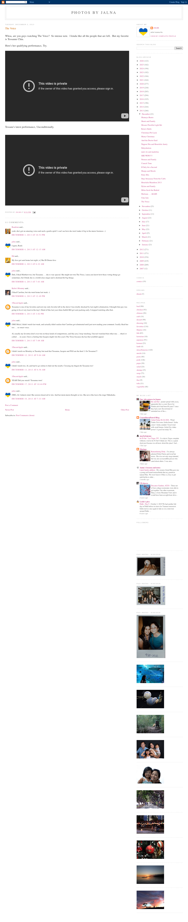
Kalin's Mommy (18, 288)
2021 (142, 80)
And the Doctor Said (149, 140)
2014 (142, 106)
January (145, 244)
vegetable (140, 386)
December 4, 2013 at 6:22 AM (28, 264)
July (144, 221)
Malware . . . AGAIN (149, 194)
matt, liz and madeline (150, 151)
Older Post (125, 409)
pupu (139, 363)
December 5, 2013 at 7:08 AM (28, 340)
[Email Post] (33, 212)
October (145, 210)
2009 (142, 261)
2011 (142, 253)
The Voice (145, 201)
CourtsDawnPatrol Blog (150, 417)
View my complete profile (163, 36)
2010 (142, 257)
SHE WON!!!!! (146, 155)
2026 (142, 60)
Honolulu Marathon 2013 (151, 182)
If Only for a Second (149, 167)
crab (138, 316)
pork (138, 359)
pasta (139, 356)
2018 (142, 91)
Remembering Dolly (158, 451)
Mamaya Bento (147, 117)
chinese (140, 313)
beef (138, 306)
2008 (142, 264)
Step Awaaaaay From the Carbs (153, 178)
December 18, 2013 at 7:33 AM (28, 398)
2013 (142, 110)
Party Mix (145, 174)
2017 (142, 95)
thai (138, 380)
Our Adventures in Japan (150, 399)
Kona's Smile (146, 128)
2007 (142, 268)
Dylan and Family (148, 186)
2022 (142, 76)
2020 (142, 83)
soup (138, 373)
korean (139, 343)
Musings (143, 449)
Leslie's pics (145, 501)
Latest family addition (147, 470)
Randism (15, 227)
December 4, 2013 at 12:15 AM (28, 249)
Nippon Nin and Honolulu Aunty (154, 144)
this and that (155, 401)
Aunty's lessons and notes (150, 467)
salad (139, 366)
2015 (142, 103)
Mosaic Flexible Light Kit (151, 125)
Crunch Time (146, 163)
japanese (140, 339)
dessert (139, 319)
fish (138, 333)
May (144, 229)
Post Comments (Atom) (25, 415)
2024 (142, 68)
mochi (139, 353)
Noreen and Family (148, 159)
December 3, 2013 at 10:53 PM (28, 234)
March (144, 237)
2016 (142, 99)
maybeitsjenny (146, 435)
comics (139, 281)
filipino (139, 329)
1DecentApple (17, 302)
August (145, 217)
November (146, 206)
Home (67, 409)
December (146, 114)
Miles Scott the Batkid (150, 190)
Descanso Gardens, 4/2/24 (160, 485)
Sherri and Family (148, 121)
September (146, 214)
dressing (140, 323)
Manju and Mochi (148, 171)
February (145, 240)
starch (139, 376)
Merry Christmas (148, 136)
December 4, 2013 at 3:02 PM (28, 313)
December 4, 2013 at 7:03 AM (28, 281)
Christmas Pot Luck (149, 132)
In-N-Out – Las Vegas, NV (149, 438)
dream (139, 294)
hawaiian (140, 336)
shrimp (139, 370)
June (144, 225)
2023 (142, 72)
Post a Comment (11, 405)
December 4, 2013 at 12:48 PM (28, 296)
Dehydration (146, 148)
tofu (138, 383)
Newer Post (9, 409)
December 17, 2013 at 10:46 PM (29, 384)
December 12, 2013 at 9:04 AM (28, 355)
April (144, 233)
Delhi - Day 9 (145, 504)
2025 (142, 64)
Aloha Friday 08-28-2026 (160, 420)
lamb (139, 346)
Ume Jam (144, 197)
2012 (142, 249)
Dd (13, 256)
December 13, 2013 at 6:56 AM (28, 369)
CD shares (144, 483)
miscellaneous (142, 349)
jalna (14, 241)
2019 (142, 87)
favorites (140, 326)
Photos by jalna (94, 12)
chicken (140, 309)
